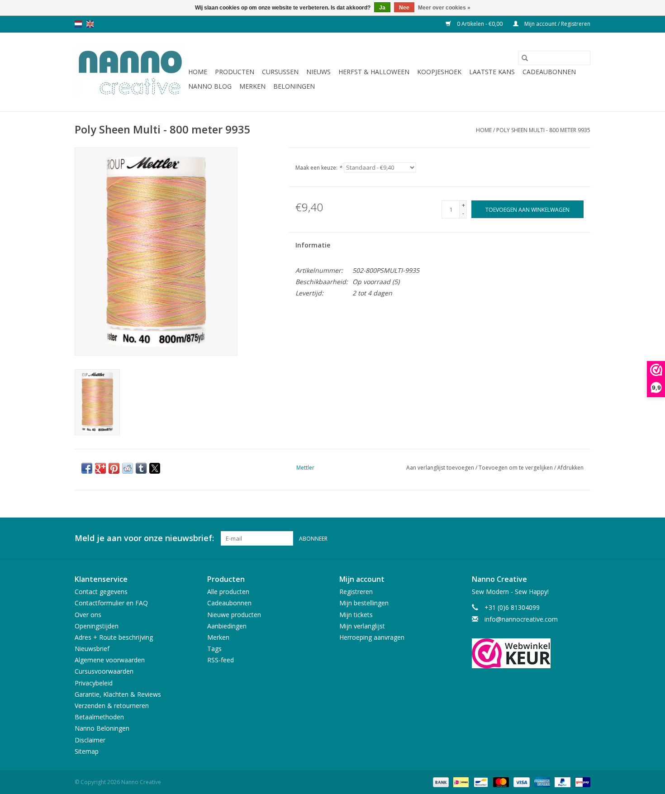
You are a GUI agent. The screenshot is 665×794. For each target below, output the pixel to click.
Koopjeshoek (439, 71)
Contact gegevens (101, 591)
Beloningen (294, 86)
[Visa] (520, 781)
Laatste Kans (492, 71)
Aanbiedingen (227, 626)
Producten (234, 71)
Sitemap (87, 751)
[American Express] (541, 781)
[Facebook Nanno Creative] (550, 538)
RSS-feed (220, 660)
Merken (252, 86)
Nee (404, 8)
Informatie (312, 245)
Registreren (356, 591)
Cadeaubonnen (549, 71)
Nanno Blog (210, 86)
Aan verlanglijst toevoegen (440, 467)
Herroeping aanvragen (371, 637)
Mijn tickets (356, 614)
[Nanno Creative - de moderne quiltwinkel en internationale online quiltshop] (130, 72)
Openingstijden (97, 626)
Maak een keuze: (318, 167)
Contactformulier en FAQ (111, 603)
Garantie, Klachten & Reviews (118, 694)
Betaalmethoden (99, 717)
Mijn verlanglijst (362, 626)
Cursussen (280, 71)
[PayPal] (561, 781)
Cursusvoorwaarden (104, 671)
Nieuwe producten (234, 614)
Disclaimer (90, 740)
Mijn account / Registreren (556, 24)
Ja (382, 8)
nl (78, 24)
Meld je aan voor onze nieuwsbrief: (144, 538)
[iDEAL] (460, 781)
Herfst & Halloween (373, 71)
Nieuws (318, 71)
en (90, 24)
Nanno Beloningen (102, 728)
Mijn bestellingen (364, 603)
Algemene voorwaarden (110, 660)
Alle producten (228, 591)
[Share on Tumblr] (141, 468)
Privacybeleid (94, 683)
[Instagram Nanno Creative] (583, 538)
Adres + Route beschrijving (114, 637)
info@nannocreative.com (521, 619)
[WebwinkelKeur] (531, 653)
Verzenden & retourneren (112, 705)
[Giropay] (581, 781)
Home (197, 71)
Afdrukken (570, 467)
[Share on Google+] (100, 468)
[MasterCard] (500, 781)
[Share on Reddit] (127, 468)
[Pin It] (114, 468)
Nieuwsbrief (92, 648)
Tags (214, 648)
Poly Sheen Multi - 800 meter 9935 (543, 130)
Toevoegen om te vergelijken (516, 467)
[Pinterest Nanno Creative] (567, 538)
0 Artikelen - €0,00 (480, 24)
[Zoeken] (525, 58)
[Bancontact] (480, 781)
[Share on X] (154, 468)
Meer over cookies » (444, 8)
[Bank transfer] (440, 781)
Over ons (88, 614)
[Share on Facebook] (86, 468)
